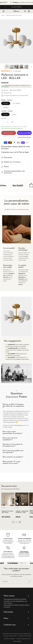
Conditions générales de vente (24, 638)
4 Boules (5, 103)
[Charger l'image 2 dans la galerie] (12, 67)
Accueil (2, 15)
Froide (14, 114)
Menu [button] (6, 618)
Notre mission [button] (9, 596)
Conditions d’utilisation (9, 638)
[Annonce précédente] (5, 7)
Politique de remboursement (10, 635)
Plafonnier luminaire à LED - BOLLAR (14, 15)
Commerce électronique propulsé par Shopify (20, 633)
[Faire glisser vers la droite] (31, 66)
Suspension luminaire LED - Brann (7, 511)
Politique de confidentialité (24, 635)
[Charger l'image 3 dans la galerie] (16, 67)
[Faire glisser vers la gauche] (1, 66)
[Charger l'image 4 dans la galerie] (21, 67)
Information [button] (8, 612)
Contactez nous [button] (10, 625)
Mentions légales (17, 641)
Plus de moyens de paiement (24, 137)
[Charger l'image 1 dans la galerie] (7, 67)
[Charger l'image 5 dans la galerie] (26, 67)
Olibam (7, 633)
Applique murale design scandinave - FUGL (22, 511)
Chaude (5, 114)
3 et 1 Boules (16, 103)
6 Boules (5, 107)
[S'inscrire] (29, 581)
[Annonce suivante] (27, 7)
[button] (3, 11)
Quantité (3, 118)
